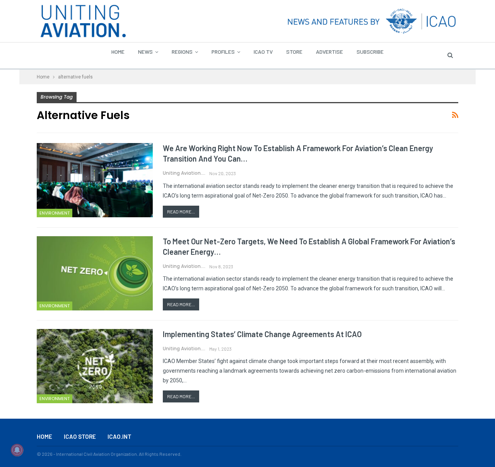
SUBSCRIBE (370, 51)
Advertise (329, 51)
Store (294, 51)
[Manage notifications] (17, 450)
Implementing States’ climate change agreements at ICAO (262, 334)
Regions (182, 51)
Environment (54, 213)
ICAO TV (263, 51)
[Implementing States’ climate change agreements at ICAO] (95, 366)
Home (118, 51)
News (145, 51)
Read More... (181, 211)
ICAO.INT (119, 436)
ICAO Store (80, 436)
